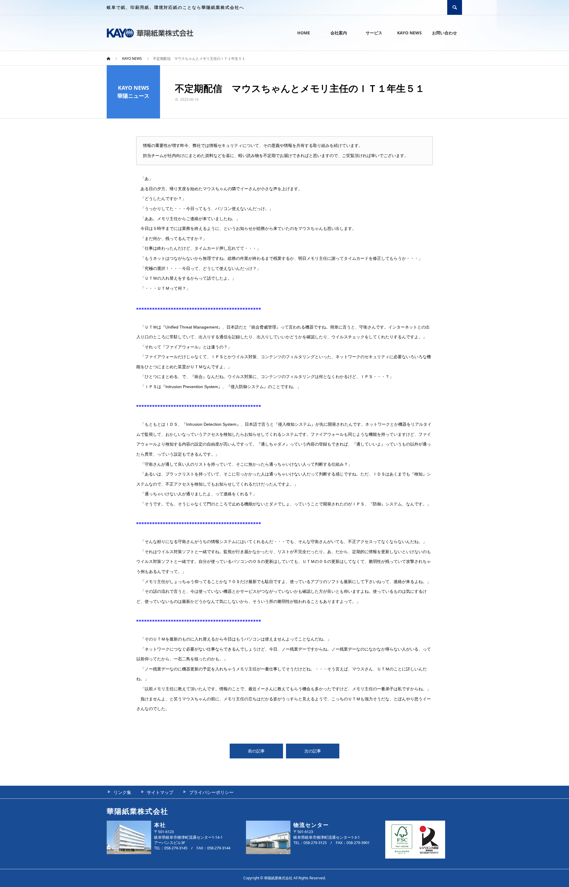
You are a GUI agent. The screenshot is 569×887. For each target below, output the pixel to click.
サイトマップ (160, 792)
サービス (374, 33)
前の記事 (256, 751)
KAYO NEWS (409, 33)
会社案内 (338, 33)
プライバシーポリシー (211, 792)
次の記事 (312, 751)
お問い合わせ (444, 33)
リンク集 (122, 792)
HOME (303, 33)
